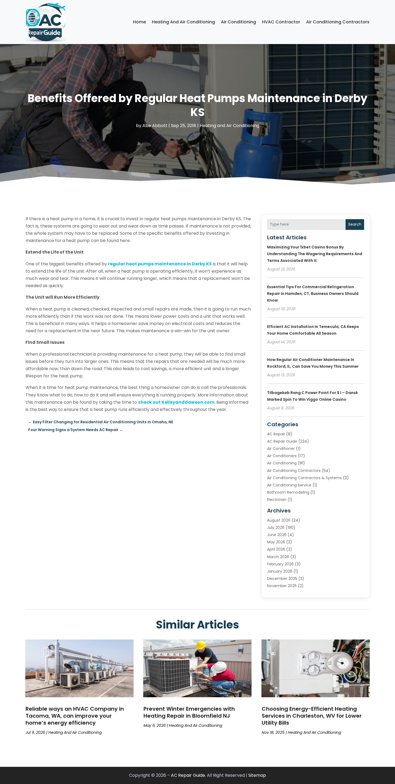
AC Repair (276, 434)
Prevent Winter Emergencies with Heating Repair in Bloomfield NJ (189, 712)
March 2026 (278, 556)
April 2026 (276, 549)
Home (139, 22)
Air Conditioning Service (289, 485)
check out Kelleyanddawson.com (176, 402)
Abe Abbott (154, 125)
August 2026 (278, 520)
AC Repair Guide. (188, 775)
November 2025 (282, 585)
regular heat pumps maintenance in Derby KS (160, 264)
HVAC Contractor (281, 22)
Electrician (276, 499)
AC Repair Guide (282, 441)
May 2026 (276, 542)
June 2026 (276, 534)
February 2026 (280, 564)
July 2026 (276, 527)
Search (354, 224)
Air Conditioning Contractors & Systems (304, 477)
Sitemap (257, 775)
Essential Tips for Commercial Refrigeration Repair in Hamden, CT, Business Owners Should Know (312, 293)
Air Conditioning (238, 22)
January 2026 (279, 571)
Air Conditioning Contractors (337, 22)
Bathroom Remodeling (288, 492)
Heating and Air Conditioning (183, 22)
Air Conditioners (282, 455)
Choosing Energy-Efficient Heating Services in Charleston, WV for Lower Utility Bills (312, 716)
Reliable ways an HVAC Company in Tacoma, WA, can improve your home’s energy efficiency (75, 716)
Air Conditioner (281, 448)
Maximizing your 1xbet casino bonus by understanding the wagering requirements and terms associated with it (314, 253)
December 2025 (282, 578)
